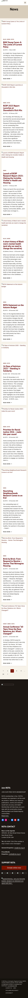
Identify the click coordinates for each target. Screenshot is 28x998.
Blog (4, 39)
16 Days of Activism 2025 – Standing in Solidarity (12, 368)
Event (5, 623)
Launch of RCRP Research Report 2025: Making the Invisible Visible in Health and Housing (13, 178)
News (8, 39)
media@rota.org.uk (15, 854)
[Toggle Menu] (25, 2)
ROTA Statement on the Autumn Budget (13, 306)
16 (3, 674)
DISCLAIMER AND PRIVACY (12, 990)
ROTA (12, 39)
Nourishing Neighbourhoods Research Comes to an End (12, 494)
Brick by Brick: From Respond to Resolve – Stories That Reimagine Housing (13, 562)
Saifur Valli (7, 373)
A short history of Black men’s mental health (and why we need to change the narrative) (13, 245)
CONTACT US (9, 988)
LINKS (14, 988)
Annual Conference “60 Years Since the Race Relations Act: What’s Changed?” (13, 630)
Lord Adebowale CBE (12, 985)
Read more (5, 815)
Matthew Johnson (9, 251)
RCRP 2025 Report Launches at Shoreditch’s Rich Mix (12, 108)
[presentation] (14, 28)
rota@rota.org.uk (19, 848)
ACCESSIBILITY (9, 992)
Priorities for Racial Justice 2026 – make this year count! (12, 432)
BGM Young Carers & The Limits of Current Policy (12, 44)
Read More (7, 78)
